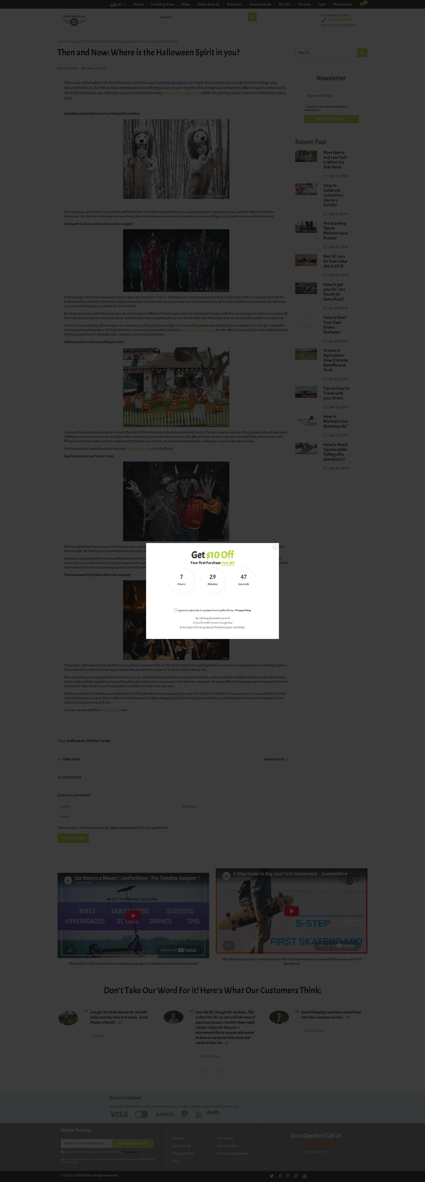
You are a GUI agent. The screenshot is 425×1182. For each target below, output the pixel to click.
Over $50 (228, 563)
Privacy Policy (243, 610)
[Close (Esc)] (275, 547)
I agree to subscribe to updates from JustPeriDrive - (214, 610)
